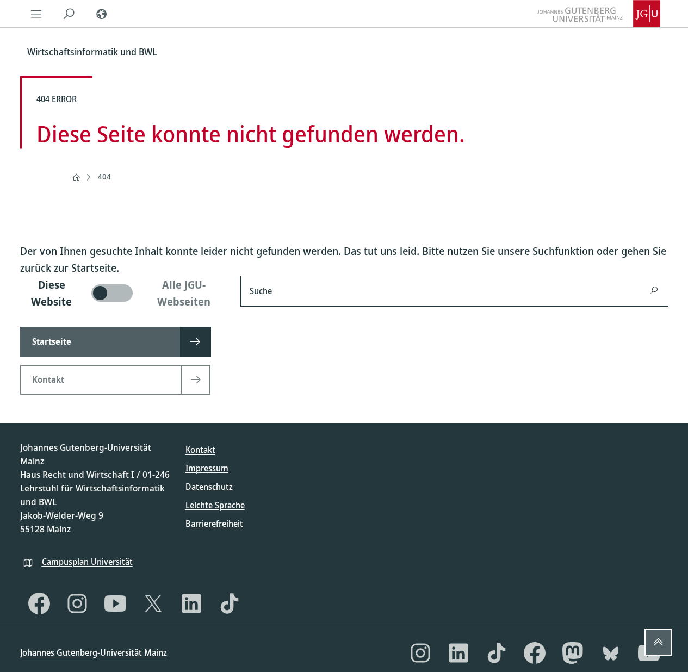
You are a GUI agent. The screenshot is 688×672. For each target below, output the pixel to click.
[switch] (123, 293)
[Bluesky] (611, 653)
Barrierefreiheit (214, 524)
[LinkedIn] (191, 603)
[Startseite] (76, 177)
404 (104, 176)
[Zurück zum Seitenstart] (658, 642)
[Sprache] (101, 13)
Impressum (206, 468)
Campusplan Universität (87, 562)
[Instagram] (77, 603)
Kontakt (200, 450)
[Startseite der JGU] (598, 13)
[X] (153, 603)
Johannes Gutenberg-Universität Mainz (93, 652)
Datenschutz (209, 487)
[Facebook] (39, 603)
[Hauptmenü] (36, 13)
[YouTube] (115, 603)
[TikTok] (229, 603)
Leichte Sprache (215, 505)
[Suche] (69, 13)
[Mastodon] (573, 653)
